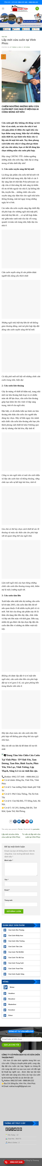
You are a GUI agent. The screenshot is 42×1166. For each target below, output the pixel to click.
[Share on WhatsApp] (11, 821)
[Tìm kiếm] (37, 8)
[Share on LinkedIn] (31, 821)
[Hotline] (6, 1162)
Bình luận (8, 860)
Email (7, 890)
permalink (36, 829)
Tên (6, 880)
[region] (21, 21)
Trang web (8, 900)
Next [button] (39, 21)
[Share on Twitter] (19, 821)
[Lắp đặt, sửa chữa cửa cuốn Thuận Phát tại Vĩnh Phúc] (19, 8)
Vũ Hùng (27, 47)
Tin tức (4, 36)
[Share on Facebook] (15, 821)
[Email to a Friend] (23, 821)
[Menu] (3, 8)
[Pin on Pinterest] (27, 821)
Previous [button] (2, 21)
